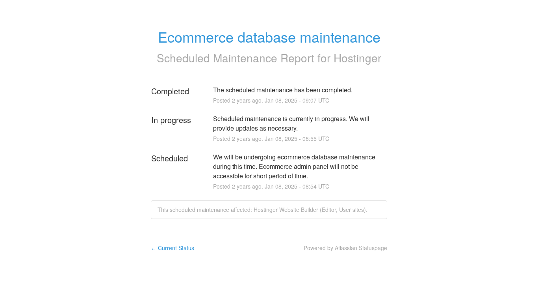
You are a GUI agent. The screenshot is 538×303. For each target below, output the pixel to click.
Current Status (172, 248)
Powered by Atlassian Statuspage (345, 248)
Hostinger (357, 57)
